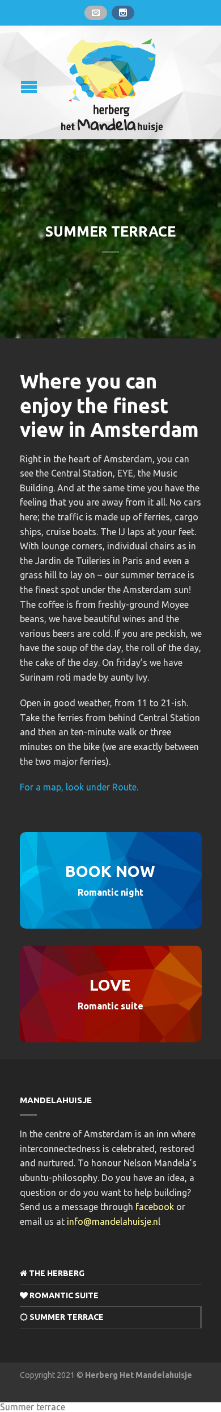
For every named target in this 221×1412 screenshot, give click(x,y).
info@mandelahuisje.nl (113, 1221)
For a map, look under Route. (79, 787)
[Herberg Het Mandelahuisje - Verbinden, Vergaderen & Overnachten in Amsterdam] (112, 82)
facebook (154, 1207)
